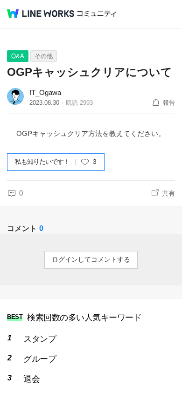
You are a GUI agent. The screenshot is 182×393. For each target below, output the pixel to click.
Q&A (17, 56)
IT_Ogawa (45, 92)
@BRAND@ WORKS (40, 13)
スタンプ (39, 339)
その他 (44, 56)
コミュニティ (96, 13)
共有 (168, 193)
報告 (169, 102)
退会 (31, 379)
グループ (39, 359)
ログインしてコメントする (91, 259)
